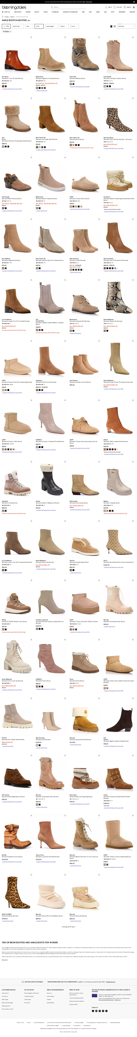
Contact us (5, 996)
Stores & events (73, 1004)
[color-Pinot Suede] (107, 449)
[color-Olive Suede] (71, 84)
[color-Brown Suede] (76, 270)
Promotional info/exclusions (106, 1000)
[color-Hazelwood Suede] (105, 268)
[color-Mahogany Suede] (113, 449)
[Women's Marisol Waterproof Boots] (51, 479)
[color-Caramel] (107, 511)
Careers (49, 999)
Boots (12, 16)
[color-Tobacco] (40, 330)
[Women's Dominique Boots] (85, 479)
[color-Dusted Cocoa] (73, 207)
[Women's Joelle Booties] (85, 237)
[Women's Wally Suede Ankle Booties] (119, 418)
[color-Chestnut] (76, 207)
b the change (50, 996)
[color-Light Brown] (71, 570)
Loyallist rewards (28, 996)
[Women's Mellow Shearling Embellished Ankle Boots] (119, 175)
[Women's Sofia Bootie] (51, 716)
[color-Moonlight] (81, 207)
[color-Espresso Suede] (110, 268)
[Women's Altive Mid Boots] (85, 892)
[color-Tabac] (115, 449)
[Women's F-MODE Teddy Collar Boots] (18, 598)
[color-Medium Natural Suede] (37, 147)
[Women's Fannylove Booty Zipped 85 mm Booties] (51, 598)
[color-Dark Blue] (45, 147)
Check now (118, 1000)
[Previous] (4, 55)
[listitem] (68, 2)
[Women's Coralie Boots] (18, 479)
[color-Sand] (71, 207)
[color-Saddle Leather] (107, 86)
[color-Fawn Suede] (3, 208)
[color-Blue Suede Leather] (81, 270)
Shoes (7, 16)
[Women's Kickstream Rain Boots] (119, 598)
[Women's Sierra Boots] (85, 657)
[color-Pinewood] (8, 146)
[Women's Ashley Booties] (18, 892)
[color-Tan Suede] (105, 449)
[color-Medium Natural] (71, 145)
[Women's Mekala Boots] (85, 55)
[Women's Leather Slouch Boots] (18, 833)
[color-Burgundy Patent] (42, 447)
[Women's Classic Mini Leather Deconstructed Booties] (119, 657)
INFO (83, 2)
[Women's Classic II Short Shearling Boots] (119, 833)
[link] (18, 83)
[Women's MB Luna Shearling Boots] (85, 773)
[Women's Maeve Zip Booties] (119, 298)
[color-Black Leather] (110, 86)
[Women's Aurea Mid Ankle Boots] (85, 716)
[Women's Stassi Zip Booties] (51, 539)
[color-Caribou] (3, 570)
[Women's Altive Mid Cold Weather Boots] (51, 892)
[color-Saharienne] (37, 629)
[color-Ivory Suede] (37, 268)
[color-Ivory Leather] (40, 147)
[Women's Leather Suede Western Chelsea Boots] (51, 298)
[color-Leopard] (40, 686)
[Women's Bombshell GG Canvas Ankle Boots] (119, 539)
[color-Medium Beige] (37, 804)
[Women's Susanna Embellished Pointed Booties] (119, 773)
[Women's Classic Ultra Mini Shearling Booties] (18, 359)
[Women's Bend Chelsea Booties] (51, 175)
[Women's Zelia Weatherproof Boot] (18, 773)
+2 (117, 449)
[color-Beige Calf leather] (37, 745)
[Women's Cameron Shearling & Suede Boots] (18, 116)
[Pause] (134, 2)
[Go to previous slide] (3, 2)
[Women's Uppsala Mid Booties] (85, 298)
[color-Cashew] (37, 447)
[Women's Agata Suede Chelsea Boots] (119, 716)
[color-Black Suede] (6, 208)
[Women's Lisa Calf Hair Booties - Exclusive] (119, 116)
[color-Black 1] (79, 145)
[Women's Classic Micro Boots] (85, 175)
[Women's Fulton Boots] (51, 657)
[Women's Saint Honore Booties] (51, 359)
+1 (83, 269)
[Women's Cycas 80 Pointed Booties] (51, 833)
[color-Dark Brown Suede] (73, 84)
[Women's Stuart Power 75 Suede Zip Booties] (119, 359)
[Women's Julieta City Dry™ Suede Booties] (18, 298)
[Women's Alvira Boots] (85, 116)
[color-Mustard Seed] (3, 449)
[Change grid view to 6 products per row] (115, 26)
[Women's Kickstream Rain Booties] (51, 773)
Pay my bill (27, 1002)
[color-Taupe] (37, 88)
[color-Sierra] (3, 86)
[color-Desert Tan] (3, 629)
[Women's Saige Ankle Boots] (18, 237)
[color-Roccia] (105, 331)
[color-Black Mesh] (42, 686)
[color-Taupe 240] (73, 145)
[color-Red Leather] (79, 270)
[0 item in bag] (134, 7)
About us (49, 993)
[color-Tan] (3, 268)
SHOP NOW (89, 2)
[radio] (3, 86)
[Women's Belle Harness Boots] (18, 175)
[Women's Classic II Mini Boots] (18, 418)
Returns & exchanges (7, 1002)
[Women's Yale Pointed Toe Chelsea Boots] (51, 237)
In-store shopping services (76, 998)
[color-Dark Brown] (76, 145)
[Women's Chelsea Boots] (119, 479)
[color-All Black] (6, 629)
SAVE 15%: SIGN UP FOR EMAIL (34, 982)
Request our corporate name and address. (85, 1028)
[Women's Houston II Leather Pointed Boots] (51, 418)
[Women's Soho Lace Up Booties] (18, 657)
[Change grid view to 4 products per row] (111, 26)
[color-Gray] (42, 88)
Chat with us (5, 993)
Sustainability (50, 1002)
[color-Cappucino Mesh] (37, 686)
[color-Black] (40, 88)
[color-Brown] (45, 88)
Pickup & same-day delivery (76, 1001)
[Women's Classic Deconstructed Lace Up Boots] (85, 418)
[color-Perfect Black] (6, 86)
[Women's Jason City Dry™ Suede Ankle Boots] (18, 539)
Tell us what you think (7, 1009)
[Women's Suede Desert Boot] (85, 539)
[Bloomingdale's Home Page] (14, 7)
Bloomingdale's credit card (31, 993)
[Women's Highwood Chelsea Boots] (51, 55)
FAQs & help (5, 999)
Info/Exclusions (110, 982)
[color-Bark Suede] (115, 268)
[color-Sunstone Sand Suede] (105, 86)
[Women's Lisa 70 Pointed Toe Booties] (119, 237)
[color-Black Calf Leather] (40, 745)
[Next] (31, 55)
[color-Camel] (37, 390)
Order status (27, 999)
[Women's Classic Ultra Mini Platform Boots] (85, 598)
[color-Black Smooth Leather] (113, 268)
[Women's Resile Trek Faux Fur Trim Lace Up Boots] (85, 833)
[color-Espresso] (107, 331)
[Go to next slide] (132, 2)
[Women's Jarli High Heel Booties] (51, 116)
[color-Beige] (37, 208)
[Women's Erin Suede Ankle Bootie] (18, 716)
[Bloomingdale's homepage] (3, 17)
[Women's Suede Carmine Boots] (85, 359)
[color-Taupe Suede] (3, 511)
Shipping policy (6, 1006)
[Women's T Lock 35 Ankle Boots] (18, 55)
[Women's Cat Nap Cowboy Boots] (119, 55)
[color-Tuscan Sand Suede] (3, 146)
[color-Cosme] (42, 629)
